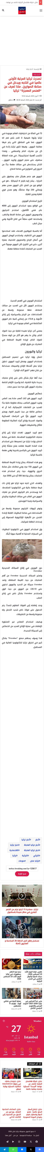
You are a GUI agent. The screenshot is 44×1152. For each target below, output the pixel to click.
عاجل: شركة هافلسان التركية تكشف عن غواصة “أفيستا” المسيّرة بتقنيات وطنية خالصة (32, 1085)
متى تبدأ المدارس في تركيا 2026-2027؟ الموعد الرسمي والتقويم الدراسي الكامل (32, 1005)
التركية (25, 855)
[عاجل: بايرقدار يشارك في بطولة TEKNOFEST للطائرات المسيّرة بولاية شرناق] (11, 1073)
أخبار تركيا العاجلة (31, 845)
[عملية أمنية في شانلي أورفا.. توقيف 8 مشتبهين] (11, 993)
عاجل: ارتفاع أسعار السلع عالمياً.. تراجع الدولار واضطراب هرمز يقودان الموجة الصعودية (32, 1113)
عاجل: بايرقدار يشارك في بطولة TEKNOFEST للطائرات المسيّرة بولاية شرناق (11, 1085)
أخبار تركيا (29, 69)
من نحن (15, 1135)
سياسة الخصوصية (26, 1135)
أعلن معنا (8, 1135)
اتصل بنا (36, 1135)
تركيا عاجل (34, 861)
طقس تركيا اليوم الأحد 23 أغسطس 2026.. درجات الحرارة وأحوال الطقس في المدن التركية (33, 976)
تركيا (14, 855)
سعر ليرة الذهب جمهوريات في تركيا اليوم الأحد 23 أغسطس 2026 (12, 975)
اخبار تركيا (14, 845)
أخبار (37, 840)
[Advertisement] (22, 40)
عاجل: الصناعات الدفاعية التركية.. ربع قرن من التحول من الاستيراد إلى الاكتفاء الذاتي (11, 1113)
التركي (36, 855)
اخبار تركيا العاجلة (31, 850)
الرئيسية (37, 69)
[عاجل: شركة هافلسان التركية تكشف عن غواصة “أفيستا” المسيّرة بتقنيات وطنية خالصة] (32, 1073)
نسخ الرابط (22, 874)
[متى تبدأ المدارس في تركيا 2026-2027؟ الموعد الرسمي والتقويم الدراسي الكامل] (32, 993)
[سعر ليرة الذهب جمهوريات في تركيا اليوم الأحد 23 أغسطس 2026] (11, 964)
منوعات (22, 861)
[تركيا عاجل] (22, 10)
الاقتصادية (14, 850)
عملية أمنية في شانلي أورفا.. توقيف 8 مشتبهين (12, 1004)
